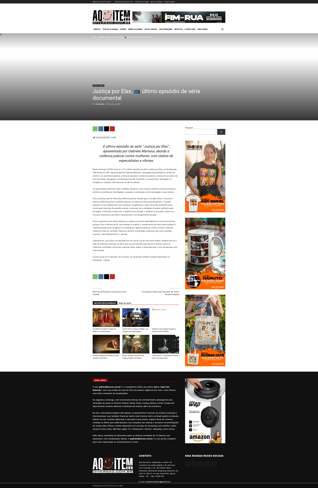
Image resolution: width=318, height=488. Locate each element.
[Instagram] (213, 1)
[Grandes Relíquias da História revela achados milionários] (106, 344)
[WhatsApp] (95, 128)
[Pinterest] (112, 128)
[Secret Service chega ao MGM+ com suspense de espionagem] (135, 317)
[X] (220, 1)
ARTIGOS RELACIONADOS (105, 303)
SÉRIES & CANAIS (104, 37)
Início (94, 37)
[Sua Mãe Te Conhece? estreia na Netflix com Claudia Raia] (106, 317)
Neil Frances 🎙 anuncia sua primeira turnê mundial (109, 293)
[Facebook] (210, 1)
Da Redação (100, 104)
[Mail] (217, 1)
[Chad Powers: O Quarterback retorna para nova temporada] (165, 344)
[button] (222, 29)
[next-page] (98, 363)
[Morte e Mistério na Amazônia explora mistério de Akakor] (135, 344)
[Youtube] (223, 1)
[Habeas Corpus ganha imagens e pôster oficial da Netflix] (165, 317)
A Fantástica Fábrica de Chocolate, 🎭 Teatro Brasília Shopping (160, 293)
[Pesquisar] (221, 132)
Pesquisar (189, 127)
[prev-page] (94, 363)
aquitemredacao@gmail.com (158, 482)
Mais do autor (125, 303)
